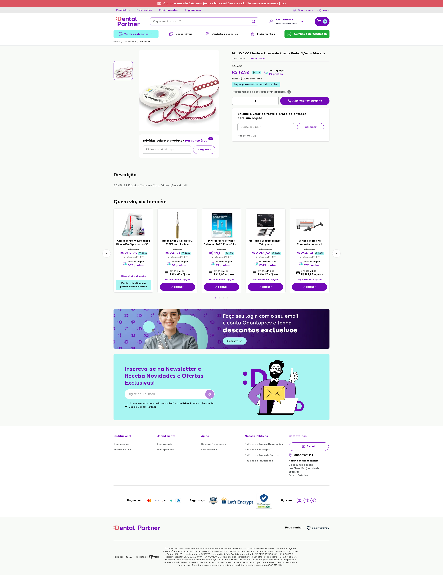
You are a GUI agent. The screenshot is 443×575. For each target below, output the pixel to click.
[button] (243, 101)
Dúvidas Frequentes (213, 444)
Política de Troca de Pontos (261, 455)
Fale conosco (209, 450)
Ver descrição (258, 59)
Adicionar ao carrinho (307, 100)
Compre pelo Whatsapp (310, 34)
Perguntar (204, 149)
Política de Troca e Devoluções (264, 444)
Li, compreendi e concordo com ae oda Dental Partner (171, 405)
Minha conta (165, 444)
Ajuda (326, 10)
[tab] (123, 10)
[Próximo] (336, 253)
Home (117, 42)
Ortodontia (130, 42)
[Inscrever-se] (209, 394)
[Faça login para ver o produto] (133, 225)
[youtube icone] (299, 500)
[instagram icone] (306, 500)
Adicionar (177, 287)
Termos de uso (122, 450)
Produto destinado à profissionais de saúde (133, 285)
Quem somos (305, 10)
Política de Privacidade (183, 403)
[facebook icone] (313, 500)
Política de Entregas (257, 450)
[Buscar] (253, 21)
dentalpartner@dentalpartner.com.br (243, 565)
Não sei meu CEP (247, 136)
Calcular (311, 127)
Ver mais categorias (136, 34)
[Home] (128, 21)
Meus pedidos (165, 450)
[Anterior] (106, 253)
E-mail (311, 446)
